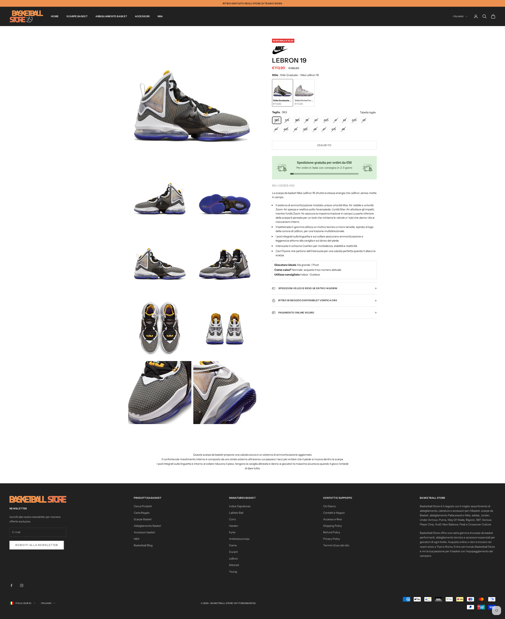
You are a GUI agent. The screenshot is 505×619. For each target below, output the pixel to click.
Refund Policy (331, 532)
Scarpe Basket (77, 16)
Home (55, 16)
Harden (233, 526)
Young (233, 571)
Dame (233, 545)
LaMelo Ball (236, 513)
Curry (232, 519)
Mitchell (234, 565)
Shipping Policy (332, 526)
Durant (233, 552)
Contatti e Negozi (334, 513)
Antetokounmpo (239, 539)
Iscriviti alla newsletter (36, 545)
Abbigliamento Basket (111, 16)
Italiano (458, 16)
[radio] (282, 93)
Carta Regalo (142, 513)
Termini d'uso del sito (336, 545)
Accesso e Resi (332, 519)
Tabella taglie (368, 112)
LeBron (233, 558)
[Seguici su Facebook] (11, 585)
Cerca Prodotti (143, 506)
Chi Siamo (329, 506)
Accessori (142, 16)
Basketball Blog (143, 545)
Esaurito (324, 145)
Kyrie (232, 532)
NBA (160, 16)
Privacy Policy (331, 539)
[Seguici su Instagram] (22, 585)
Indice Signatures (240, 506)
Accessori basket (144, 532)
